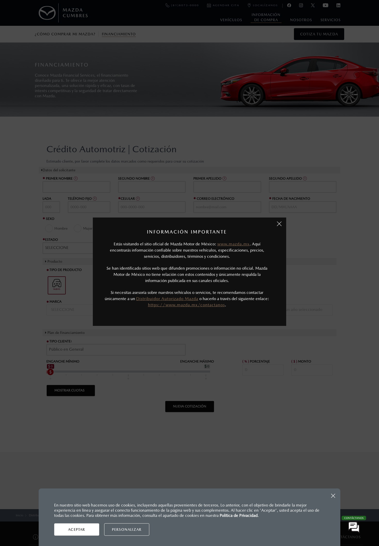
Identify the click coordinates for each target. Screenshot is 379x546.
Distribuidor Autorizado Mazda (167, 298)
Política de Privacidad (239, 515)
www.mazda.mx (233, 244)
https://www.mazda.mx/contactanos (186, 304)
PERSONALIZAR (127, 529)
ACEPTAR (76, 529)
